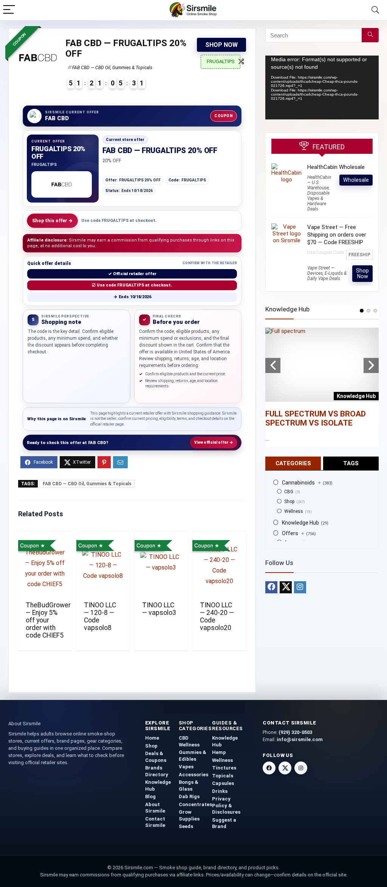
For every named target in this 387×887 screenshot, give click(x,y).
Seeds (186, 826)
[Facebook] (271, 587)
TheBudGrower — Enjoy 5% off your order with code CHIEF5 (48, 620)
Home (152, 738)
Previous (272, 365)
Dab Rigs (189, 796)
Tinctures (224, 768)
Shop (289, 501)
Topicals (222, 776)
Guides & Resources (227, 725)
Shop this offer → (52, 220)
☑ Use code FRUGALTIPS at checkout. (132, 285)
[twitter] (286, 587)
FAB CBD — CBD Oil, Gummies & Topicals (112, 67)
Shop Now (221, 44)
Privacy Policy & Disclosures (226, 805)
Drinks (220, 791)
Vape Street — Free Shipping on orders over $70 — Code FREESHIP (336, 235)
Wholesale (356, 180)
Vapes (186, 766)
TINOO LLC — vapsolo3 (159, 608)
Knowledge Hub (300, 523)
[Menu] (9, 10)
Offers (293, 533)
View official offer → (213, 442)
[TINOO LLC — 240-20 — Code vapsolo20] (219, 565)
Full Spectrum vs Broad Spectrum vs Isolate (315, 418)
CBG (288, 491)
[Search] (375, 10)
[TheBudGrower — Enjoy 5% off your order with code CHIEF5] (45, 565)
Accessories (193, 774)
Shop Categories (195, 725)
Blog (150, 796)
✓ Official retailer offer (132, 273)
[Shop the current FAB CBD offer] (61, 184)
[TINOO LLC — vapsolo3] (161, 565)
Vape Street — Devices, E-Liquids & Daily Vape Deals (327, 273)
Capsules (223, 783)
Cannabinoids (301, 483)
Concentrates (195, 804)
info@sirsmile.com (300, 739)
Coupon (223, 116)
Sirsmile (77, 418)
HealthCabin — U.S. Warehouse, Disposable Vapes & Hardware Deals (319, 193)
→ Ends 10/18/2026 (132, 296)
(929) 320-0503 (295, 732)
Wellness (293, 511)
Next (371, 365)
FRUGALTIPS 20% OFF (133, 180)
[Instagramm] (300, 587)
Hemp (219, 752)
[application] (322, 87)
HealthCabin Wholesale (336, 167)
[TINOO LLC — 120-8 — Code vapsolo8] (103, 565)
